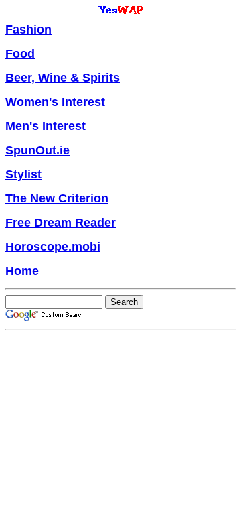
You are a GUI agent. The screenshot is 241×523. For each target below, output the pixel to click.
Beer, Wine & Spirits (62, 77)
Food (20, 53)
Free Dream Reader (60, 222)
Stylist (23, 174)
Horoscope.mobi (52, 246)
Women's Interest (55, 102)
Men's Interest (45, 126)
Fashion (28, 29)
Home (22, 271)
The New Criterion (56, 198)
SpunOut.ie (37, 150)
